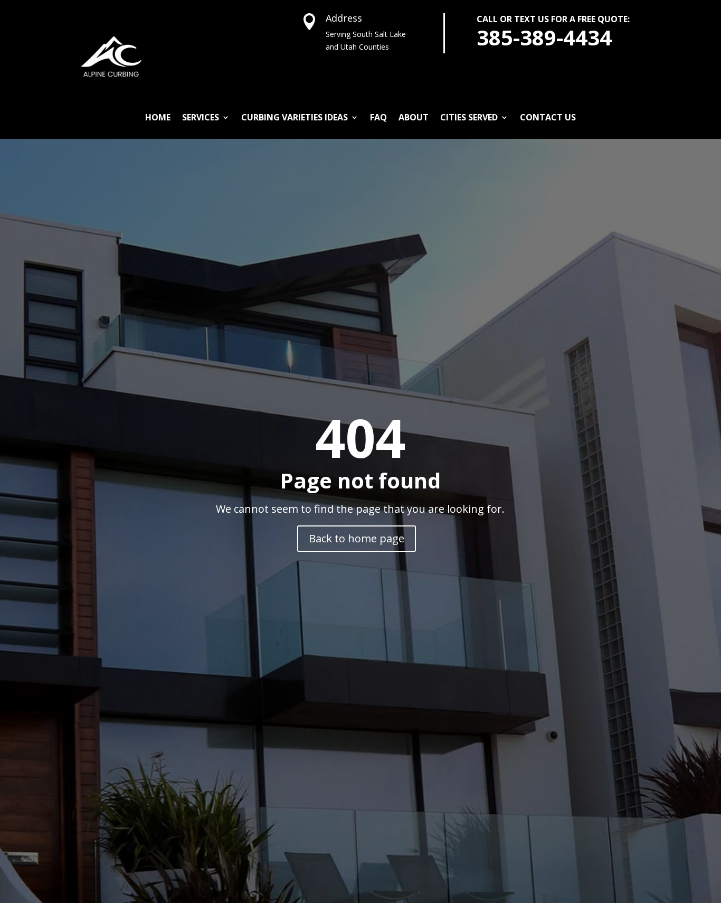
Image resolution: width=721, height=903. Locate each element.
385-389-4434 (544, 37)
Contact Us (548, 117)
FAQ (378, 117)
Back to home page (356, 538)
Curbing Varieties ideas (294, 117)
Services (200, 117)
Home (157, 117)
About (414, 117)
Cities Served (469, 117)
